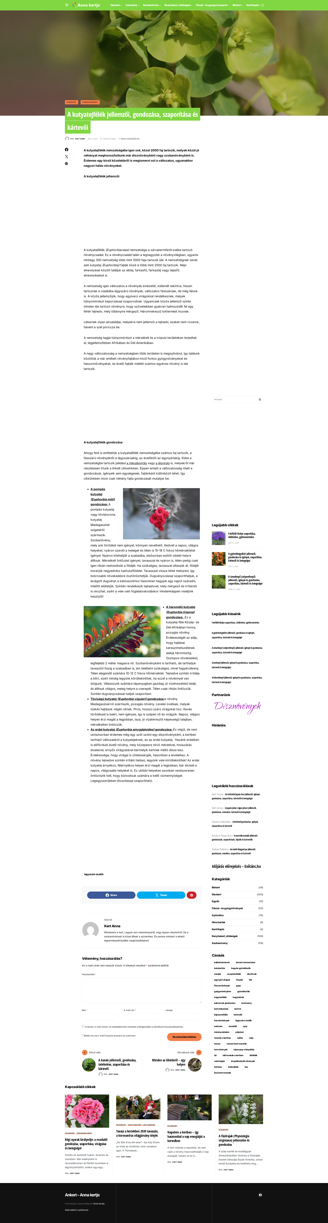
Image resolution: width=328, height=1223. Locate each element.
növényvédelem (221, 1032)
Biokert (216, 887)
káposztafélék (221, 1014)
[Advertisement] (141, 213)
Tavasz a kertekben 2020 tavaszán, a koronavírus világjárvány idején (137, 1133)
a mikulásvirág (137, 463)
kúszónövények (221, 1020)
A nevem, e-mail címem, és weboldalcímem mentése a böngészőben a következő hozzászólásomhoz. (134, 1026)
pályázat (239, 1032)
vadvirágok (219, 1061)
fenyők (239, 980)
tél (215, 1055)
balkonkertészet (222, 962)
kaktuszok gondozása (224, 1003)
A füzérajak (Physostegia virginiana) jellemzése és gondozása (234, 1140)
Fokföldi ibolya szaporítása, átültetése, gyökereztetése (242, 535)
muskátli (233, 1026)
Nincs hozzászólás (130, 139)
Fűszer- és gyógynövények (227, 908)
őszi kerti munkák (222, 1072)
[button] (67, 5)
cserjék (217, 974)
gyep (238, 985)
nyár (245, 1026)
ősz (246, 1067)
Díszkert (72, 102)
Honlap (169, 1010)
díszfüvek (252, 974)
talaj (251, 1038)
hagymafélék (220, 997)
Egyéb (215, 901)
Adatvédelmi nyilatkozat (76, 1210)
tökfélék (253, 1055)
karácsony (246, 1003)
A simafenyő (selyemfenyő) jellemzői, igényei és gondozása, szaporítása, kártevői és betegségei (245, 580)
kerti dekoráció (221, 1009)
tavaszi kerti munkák (237, 1043)
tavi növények (220, 1049)
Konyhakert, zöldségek (225, 936)
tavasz (217, 1043)
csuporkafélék (234, 974)
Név (84, 1010)
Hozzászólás (89, 974)
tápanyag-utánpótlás (244, 1049)
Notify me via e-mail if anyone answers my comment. (110, 1035)
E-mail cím (130, 1010)
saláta (240, 1038)
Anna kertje (99, 1203)
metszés (218, 1026)
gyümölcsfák (243, 991)
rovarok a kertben (222, 1038)
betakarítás (219, 968)
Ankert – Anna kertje (82, 1194)
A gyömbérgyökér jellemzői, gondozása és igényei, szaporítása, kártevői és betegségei (245, 557)
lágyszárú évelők (93, 874)
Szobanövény (90, 102)
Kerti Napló (218, 929)
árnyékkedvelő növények (243, 1061)
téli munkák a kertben (233, 1055)
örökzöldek (233, 1067)
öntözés (218, 1067)
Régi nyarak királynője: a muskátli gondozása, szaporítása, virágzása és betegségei (86, 1143)
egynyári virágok (222, 980)
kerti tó (237, 1009)
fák (250, 980)
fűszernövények (222, 985)
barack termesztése (245, 962)
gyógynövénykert (222, 991)
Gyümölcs (217, 915)
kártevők (238, 1014)
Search (260, 399)
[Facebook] (260, 1195)
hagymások (238, 997)
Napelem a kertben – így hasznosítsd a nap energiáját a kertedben (186, 1136)
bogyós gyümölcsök (240, 968)
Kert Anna (112, 926)
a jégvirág (163, 463)
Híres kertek (218, 922)
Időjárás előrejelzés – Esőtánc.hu (236, 866)
